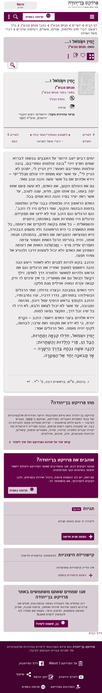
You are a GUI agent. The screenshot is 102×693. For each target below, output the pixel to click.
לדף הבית (95, 633)
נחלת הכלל (57, 99)
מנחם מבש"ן (59, 25)
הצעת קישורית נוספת (75, 575)
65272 (20, 4)
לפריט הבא (13, 137)
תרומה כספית (38, 16)
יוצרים (76, 25)
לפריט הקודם (89, 137)
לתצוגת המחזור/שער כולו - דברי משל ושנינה (50, 137)
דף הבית (91, 25)
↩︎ (29, 381)
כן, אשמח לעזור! (50, 623)
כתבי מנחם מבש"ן (33, 25)
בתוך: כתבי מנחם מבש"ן (58, 92)
